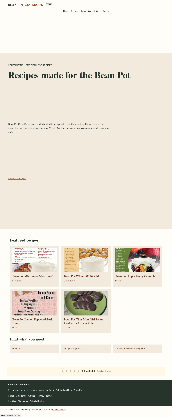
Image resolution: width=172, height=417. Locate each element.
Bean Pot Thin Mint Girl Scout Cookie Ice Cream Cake (83, 321)
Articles (97, 11)
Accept (17, 415)
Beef (14, 281)
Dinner (19, 281)
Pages (106, 11)
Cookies (12, 401)
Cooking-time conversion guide (130, 348)
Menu (49, 5)
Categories (86, 11)
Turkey (72, 281)
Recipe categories (72, 348)
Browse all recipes (17, 178)
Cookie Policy (58, 410)
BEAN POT (25, 5)
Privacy (40, 396)
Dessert (118, 281)
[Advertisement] (80, 34)
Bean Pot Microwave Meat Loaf (32, 276)
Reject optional (7, 415)
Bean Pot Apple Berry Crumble (135, 276)
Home (66, 11)
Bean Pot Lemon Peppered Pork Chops (32, 321)
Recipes (74, 11)
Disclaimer (23, 401)
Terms (49, 396)
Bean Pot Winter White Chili (82, 276)
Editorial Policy (37, 401)
